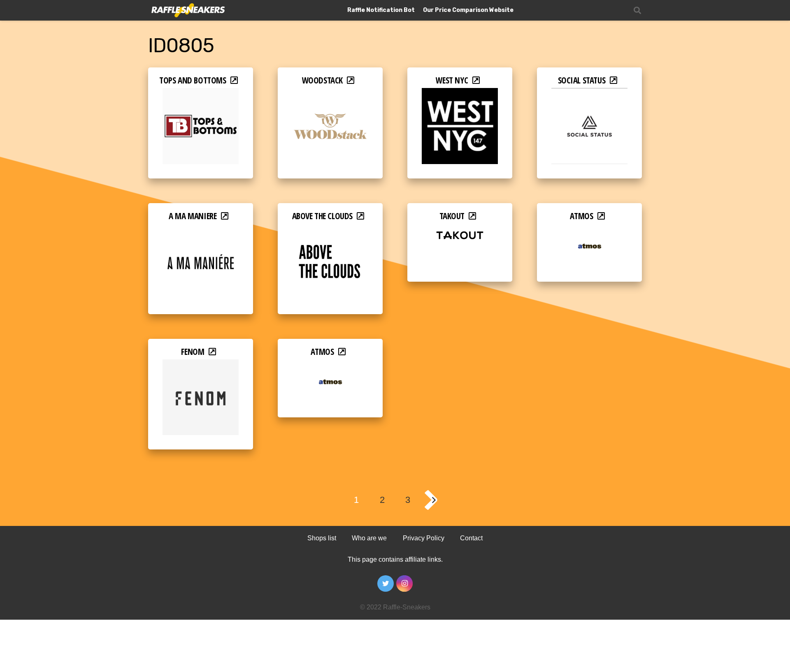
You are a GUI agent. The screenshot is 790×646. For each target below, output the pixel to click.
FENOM (192, 351)
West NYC (452, 80)
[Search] (637, 10)
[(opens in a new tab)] (201, 93)
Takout (452, 216)
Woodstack (322, 80)
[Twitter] (385, 583)
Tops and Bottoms (192, 80)
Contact (471, 538)
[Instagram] (404, 583)
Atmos (581, 216)
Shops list (321, 538)
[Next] (433, 500)
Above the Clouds (322, 216)
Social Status (582, 80)
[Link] (187, 10)
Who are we (369, 538)
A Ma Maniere (192, 216)
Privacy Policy (423, 538)
